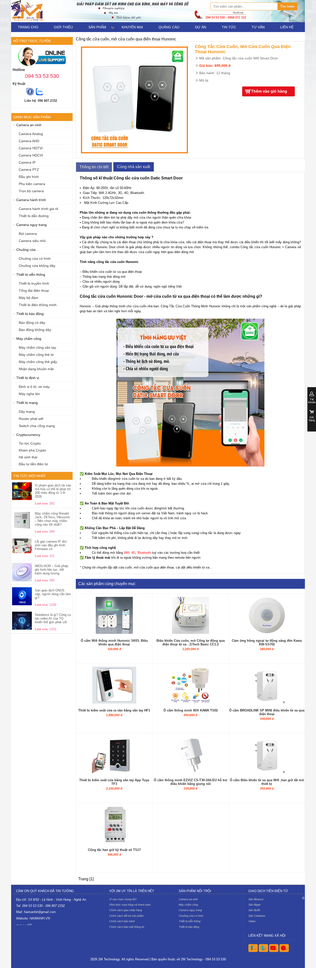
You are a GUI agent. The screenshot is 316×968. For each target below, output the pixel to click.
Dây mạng (27, 412)
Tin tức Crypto (30, 443)
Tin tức (229, 27)
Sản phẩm (97, 27)
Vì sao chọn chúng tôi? (123, 899)
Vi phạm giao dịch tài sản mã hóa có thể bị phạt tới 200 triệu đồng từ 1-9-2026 (53, 491)
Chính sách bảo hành (122, 921)
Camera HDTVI (31, 148)
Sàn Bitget (254, 904)
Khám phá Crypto (32, 450)
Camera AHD (29, 141)
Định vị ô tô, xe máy (34, 387)
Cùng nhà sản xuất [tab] (133, 167)
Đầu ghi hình (29, 177)
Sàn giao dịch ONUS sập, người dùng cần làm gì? (53, 594)
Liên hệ (287, 27)
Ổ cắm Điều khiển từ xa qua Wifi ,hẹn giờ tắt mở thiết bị (267, 782)
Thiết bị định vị (27, 378)
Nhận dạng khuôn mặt (36, 369)
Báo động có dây (32, 323)
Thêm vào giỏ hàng (269, 91)
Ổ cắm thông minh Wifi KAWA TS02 (190, 710)
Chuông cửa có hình (35, 258)
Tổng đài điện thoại (34, 291)
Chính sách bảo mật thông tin (126, 926)
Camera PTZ (29, 170)
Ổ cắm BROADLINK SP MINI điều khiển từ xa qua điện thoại (266, 712)
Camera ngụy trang (31, 225)
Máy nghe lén (29, 394)
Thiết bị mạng (27, 403)
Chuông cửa (26, 250)
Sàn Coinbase (256, 915)
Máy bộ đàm (28, 298)
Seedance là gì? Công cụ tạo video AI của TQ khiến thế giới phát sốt (53, 618)
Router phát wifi (31, 419)
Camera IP (27, 162)
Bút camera (28, 234)
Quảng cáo (168, 27)
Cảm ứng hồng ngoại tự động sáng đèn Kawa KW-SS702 (267, 642)
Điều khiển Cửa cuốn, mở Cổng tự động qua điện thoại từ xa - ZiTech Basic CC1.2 (191, 642)
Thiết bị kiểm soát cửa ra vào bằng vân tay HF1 (114, 710)
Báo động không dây (35, 330)
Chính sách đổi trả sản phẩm (126, 915)
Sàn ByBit (254, 910)
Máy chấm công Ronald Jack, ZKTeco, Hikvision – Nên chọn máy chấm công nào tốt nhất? (52, 519)
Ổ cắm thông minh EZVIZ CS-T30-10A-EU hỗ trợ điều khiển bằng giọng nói (190, 782)
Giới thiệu (63, 27)
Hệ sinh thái (28, 457)
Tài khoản (312, 401)
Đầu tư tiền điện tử (33, 464)
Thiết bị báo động (30, 314)
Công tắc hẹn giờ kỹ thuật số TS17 (114, 850)
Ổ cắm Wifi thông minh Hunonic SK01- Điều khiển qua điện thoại (114, 642)
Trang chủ (28, 27)
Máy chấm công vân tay (37, 347)
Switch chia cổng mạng (37, 426)
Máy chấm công (28, 339)
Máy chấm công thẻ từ (36, 355)
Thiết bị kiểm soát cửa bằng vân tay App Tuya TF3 (114, 782)
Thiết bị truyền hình (34, 283)
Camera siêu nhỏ (32, 241)
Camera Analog (31, 134)
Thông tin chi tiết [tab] (93, 167)
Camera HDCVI (31, 155)
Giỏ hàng (312, 419)
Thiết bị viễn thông (30, 275)
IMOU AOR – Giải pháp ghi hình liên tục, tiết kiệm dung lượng (51, 569)
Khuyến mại (132, 27)
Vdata (251, 921)
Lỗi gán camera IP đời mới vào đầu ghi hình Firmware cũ (51, 545)
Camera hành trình (31, 200)
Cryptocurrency (28, 435)
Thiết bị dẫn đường (34, 216)
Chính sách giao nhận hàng (125, 910)
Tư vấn (258, 27)
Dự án (200, 27)
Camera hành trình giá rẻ (38, 209)
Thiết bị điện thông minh (38, 305)
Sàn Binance (255, 899)
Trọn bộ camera (31, 191)
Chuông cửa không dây (37, 266)
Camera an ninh (28, 125)
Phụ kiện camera (32, 184)
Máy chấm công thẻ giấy (38, 362)
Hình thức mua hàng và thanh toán (130, 904)
